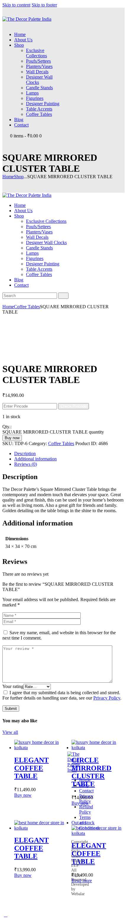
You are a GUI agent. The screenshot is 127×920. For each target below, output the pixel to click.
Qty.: (7, 426)
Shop (19, 176)
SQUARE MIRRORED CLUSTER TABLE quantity (53, 431)
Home (8, 176)
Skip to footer (44, 4)
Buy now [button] (23, 795)
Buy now (12, 438)
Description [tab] (25, 453)
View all (10, 732)
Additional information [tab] (35, 458)
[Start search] (63, 296)
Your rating (12, 686)
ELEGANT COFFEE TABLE (31, 768)
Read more (81, 880)
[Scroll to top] (5, 914)
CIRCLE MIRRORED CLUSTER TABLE (91, 772)
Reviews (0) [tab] (25, 464)
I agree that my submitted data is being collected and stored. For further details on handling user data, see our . (61, 695)
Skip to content (16, 4)
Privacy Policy (106, 697)
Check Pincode (74, 406)
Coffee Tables (27, 306)
